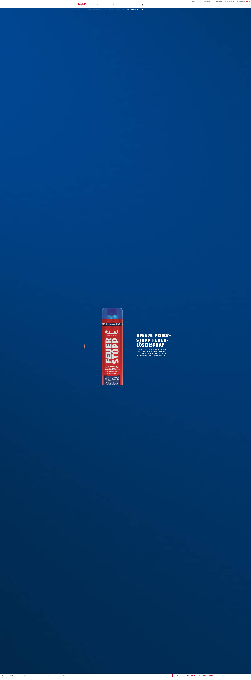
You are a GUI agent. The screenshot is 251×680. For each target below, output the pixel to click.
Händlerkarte (242, 1)
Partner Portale (230, 1)
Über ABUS (116, 5)
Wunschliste (207, 1)
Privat (98, 5)
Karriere (193, 1)
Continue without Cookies (193, 675)
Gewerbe (106, 5)
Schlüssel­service (218, 1)
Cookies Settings (178, 675)
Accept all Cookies (208, 675)
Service (135, 5)
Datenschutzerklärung (10, 677)
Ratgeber (126, 5)
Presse (198, 1)
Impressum (18, 677)
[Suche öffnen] (142, 5)
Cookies (3, 677)
